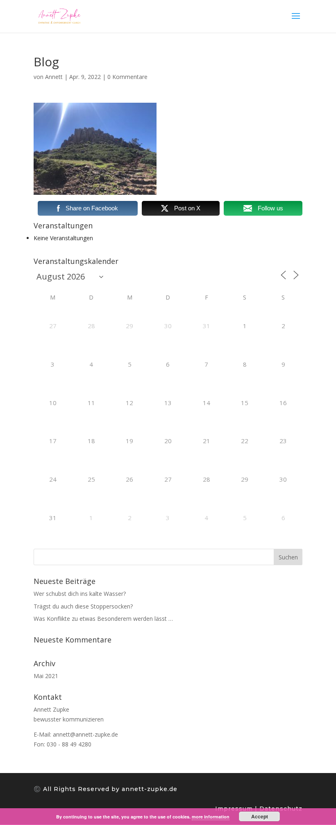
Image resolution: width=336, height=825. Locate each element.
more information (210, 817)
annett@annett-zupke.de (85, 734)
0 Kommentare (127, 77)
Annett (54, 77)
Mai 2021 (46, 676)
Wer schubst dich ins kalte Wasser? (80, 593)
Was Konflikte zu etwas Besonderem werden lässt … (103, 618)
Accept (259, 816)
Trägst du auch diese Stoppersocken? (83, 606)
